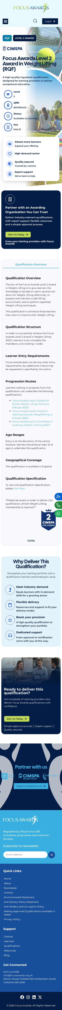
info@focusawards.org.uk (18, 975)
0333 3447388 (11, 971)
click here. (19, 488)
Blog (7, 955)
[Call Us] (58, 505)
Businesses (10, 887)
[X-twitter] (40, 997)
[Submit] (51, 854)
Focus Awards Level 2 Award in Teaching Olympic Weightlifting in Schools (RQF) (32, 415)
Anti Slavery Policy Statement (21, 901)
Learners (9, 941)
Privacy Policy (12, 919)
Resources (10, 950)
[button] (5, 21)
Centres (8, 936)
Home (7, 878)
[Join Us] (58, 496)
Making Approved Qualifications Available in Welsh (29, 913)
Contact (8, 892)
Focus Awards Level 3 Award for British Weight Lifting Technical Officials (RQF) (30, 404)
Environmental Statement (19, 897)
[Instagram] (28, 997)
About (7, 883)
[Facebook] (22, 997)
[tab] (31, 264)
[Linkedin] (34, 997)
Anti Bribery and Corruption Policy (24, 906)
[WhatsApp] (58, 513)
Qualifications (12, 945)
